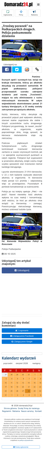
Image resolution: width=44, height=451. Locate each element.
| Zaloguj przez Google (22, 342)
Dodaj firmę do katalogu (29, 408)
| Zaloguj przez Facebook (23, 336)
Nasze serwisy (27, 411)
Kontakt (38, 411)
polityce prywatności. (26, 440)
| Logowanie (22, 330)
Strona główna (10, 408)
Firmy (21, 15)
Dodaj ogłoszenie (21, 447)
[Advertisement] (22, 294)
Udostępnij (23, 270)
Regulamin (6, 411)
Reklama (34, 15)
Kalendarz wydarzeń (19, 358)
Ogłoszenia (8, 15)
